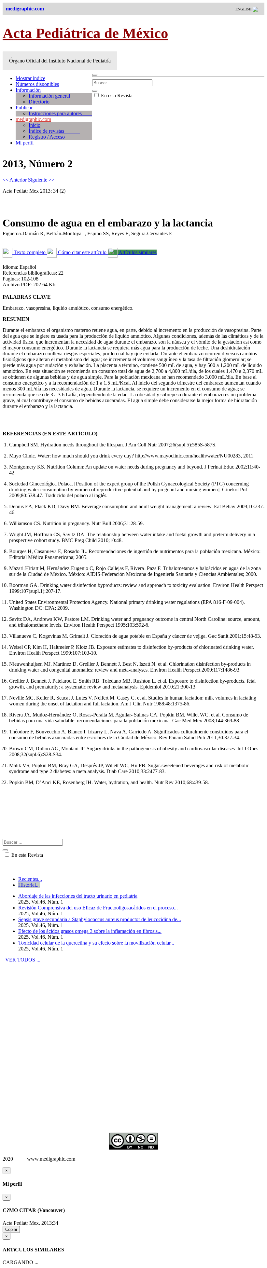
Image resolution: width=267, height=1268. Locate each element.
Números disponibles (37, 84)
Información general (54, 96)
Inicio (34, 125)
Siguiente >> (41, 180)
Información (28, 90)
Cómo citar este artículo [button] (82, 252)
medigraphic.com (33, 119)
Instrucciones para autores (60, 113)
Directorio (39, 101)
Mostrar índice (30, 78)
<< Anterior (15, 180)
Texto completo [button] (29, 252)
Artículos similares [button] (137, 252)
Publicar (24, 107)
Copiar (11, 1229)
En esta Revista (116, 95)
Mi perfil (25, 142)
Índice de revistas (54, 131)
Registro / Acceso (47, 137)
